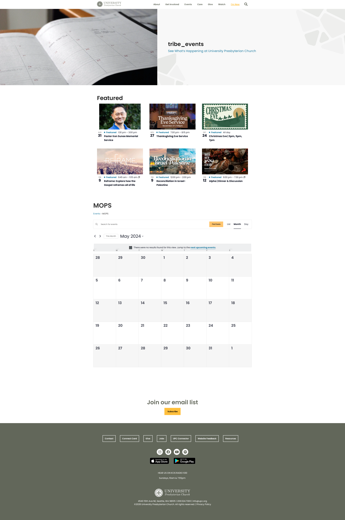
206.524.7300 (184, 501)
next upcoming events (202, 247)
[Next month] (100, 236)
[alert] (172, 247)
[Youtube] (177, 452)
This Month (111, 236)
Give (210, 4)
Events (188, 4)
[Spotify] (185, 452)
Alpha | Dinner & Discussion (226, 181)
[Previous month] (94, 236)
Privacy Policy (203, 504)
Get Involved (172, 4)
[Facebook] (168, 452)
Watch (221, 4)
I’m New (235, 4)
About (156, 4)
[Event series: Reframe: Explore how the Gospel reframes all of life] (139, 177)
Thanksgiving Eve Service (172, 136)
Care (200, 4)
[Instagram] (160, 452)
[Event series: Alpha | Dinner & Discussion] (244, 177)
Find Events (216, 224)
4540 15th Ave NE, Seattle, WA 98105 (156, 501)
